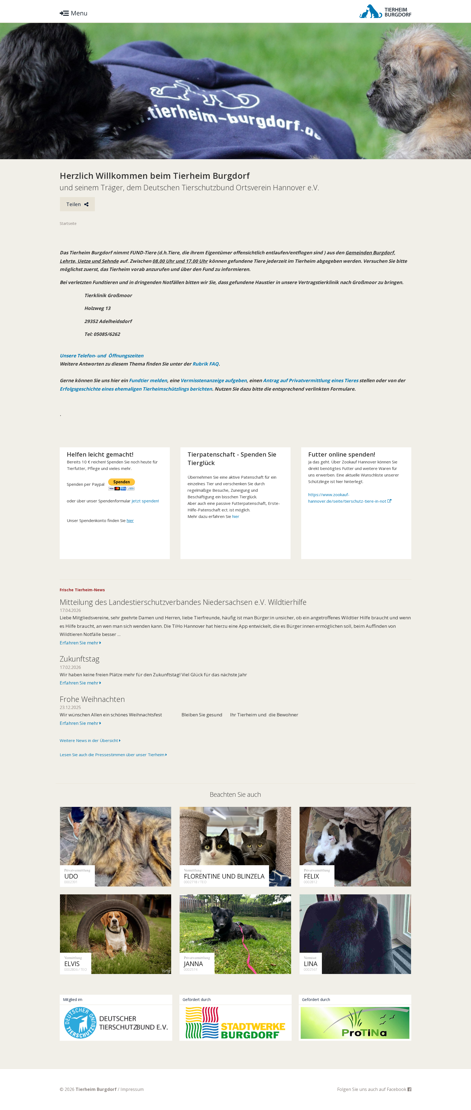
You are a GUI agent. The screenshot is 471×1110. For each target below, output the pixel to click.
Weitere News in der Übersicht (89, 740)
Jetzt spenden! (145, 500)
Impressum (132, 1089)
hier (235, 516)
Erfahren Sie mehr (79, 643)
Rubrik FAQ (205, 364)
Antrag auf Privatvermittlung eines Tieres (310, 380)
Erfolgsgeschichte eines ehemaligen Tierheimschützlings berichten (136, 389)
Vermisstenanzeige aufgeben (213, 380)
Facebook (397, 1089)
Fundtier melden (147, 380)
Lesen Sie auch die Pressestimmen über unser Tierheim (112, 754)
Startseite (68, 223)
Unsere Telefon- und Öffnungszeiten (101, 355)
